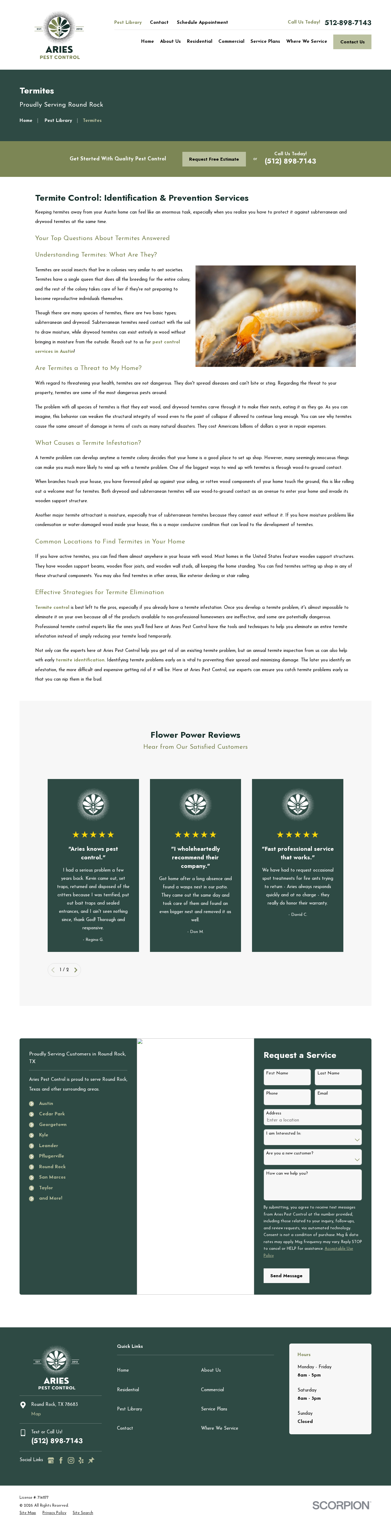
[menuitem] (28, 1513)
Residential (128, 1390)
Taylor (46, 1188)
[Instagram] (71, 1460)
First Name (277, 1073)
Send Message (286, 1275)
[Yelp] (81, 1460)
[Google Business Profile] (51, 1460)
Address (273, 1113)
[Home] (59, 35)
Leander (48, 1146)
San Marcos (52, 1177)
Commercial (212, 1390)
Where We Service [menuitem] (306, 41)
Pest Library (128, 22)
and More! (50, 1198)
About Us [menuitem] (170, 41)
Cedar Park (52, 1114)
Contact (159, 22)
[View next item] (76, 970)
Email (322, 1093)
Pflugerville (51, 1156)
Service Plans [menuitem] (265, 41)
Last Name (328, 1073)
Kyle (43, 1135)
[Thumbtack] (91, 1460)
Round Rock (52, 1167)
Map (36, 1414)
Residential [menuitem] (199, 41)
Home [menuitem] (147, 41)
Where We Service (219, 1428)
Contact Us (352, 41)
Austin (46, 1104)
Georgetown (53, 1125)
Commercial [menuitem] (231, 41)
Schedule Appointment (202, 22)
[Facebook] (61, 1460)
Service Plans (214, 1409)
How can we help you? (287, 1173)
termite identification (80, 660)
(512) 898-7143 (290, 161)
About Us (211, 1370)
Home (123, 1370)
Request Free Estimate (214, 159)
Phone (272, 1093)
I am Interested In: (283, 1133)
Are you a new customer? (289, 1153)
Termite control (52, 607)
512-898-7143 (348, 22)
